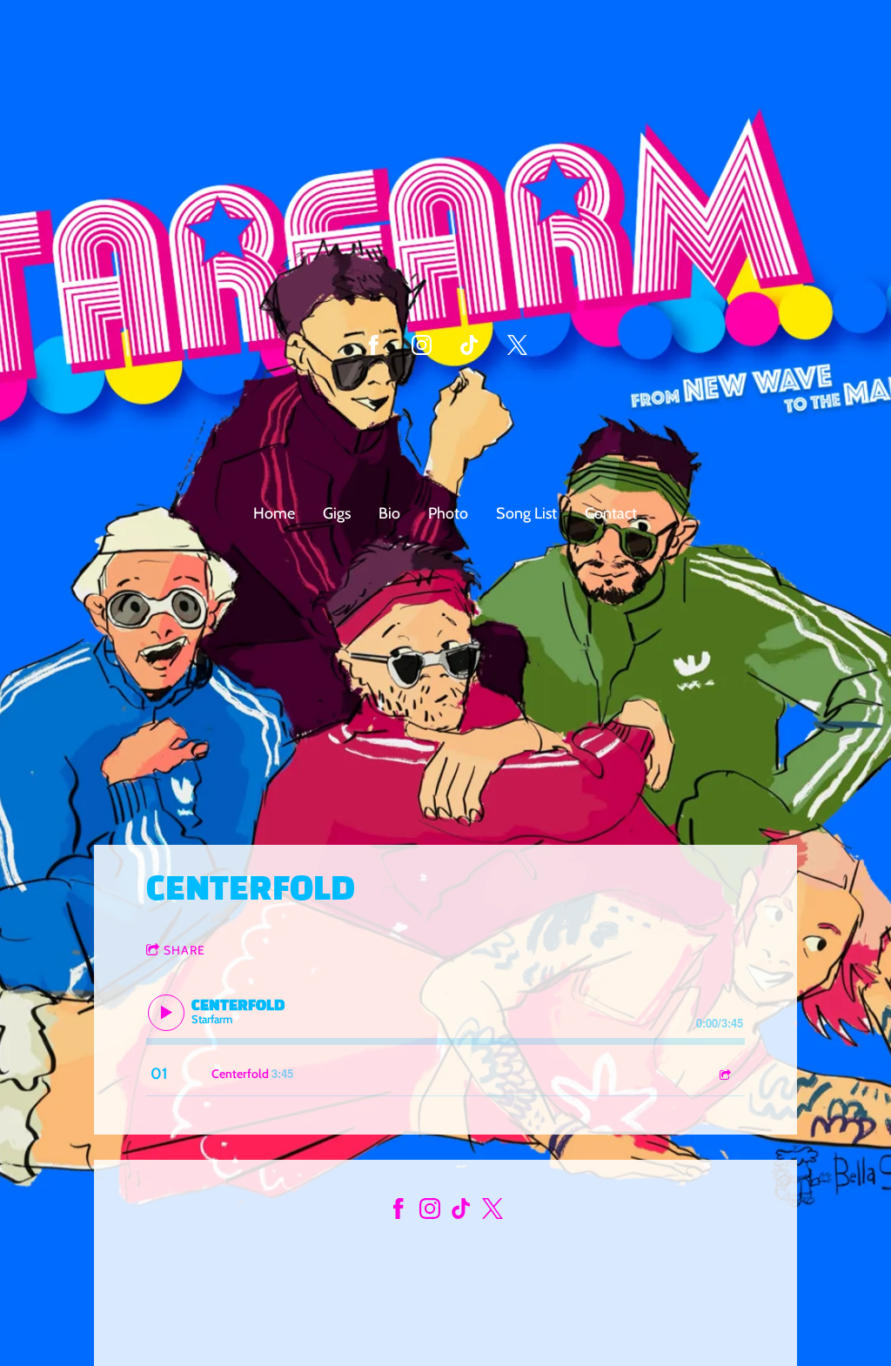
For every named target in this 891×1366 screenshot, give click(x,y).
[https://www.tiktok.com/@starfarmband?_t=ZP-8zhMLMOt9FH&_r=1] (469, 345)
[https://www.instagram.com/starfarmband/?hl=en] (422, 345)
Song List (526, 513)
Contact (611, 513)
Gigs (337, 513)
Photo (448, 513)
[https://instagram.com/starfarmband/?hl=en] (429, 1212)
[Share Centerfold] (724, 1074)
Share (184, 950)
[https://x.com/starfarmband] (517, 345)
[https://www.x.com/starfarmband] (492, 1212)
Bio (389, 513)
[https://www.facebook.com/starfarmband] (374, 345)
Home (274, 513)
